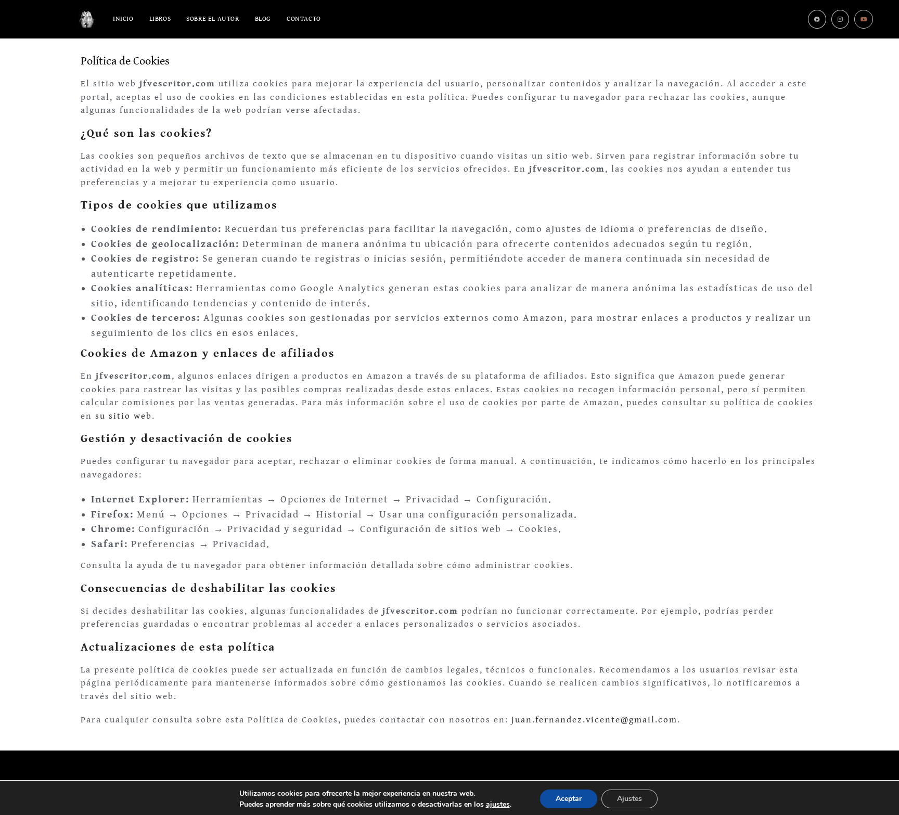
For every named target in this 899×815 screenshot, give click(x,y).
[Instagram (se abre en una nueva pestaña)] (840, 19)
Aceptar (569, 799)
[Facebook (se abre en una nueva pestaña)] (817, 19)
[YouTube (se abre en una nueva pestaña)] (863, 19)
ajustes (498, 804)
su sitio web (123, 416)
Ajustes (629, 799)
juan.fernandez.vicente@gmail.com (594, 720)
